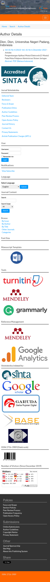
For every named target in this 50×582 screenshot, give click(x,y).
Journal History (8, 124)
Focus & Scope (8, 104)
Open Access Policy (10, 120)
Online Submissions (11, 527)
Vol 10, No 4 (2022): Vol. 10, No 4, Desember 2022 (25, 50)
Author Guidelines (9, 112)
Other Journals (8, 229)
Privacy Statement (10, 535)
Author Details (24, 26)
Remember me (8, 157)
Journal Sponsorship (11, 546)
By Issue (5, 221)
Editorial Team (8, 96)
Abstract (8, 61)
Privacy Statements (10, 132)
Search (12, 26)
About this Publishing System (15, 551)
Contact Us (6, 128)
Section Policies (9, 507)
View (4, 171)
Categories (6, 232)
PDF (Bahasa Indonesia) (23, 61)
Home (4, 26)
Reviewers (6, 100)
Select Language (8, 183)
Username (4, 149)
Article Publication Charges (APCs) (16, 136)
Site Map (6, 548)
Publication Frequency (12, 513)
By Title (5, 227)
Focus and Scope (10, 505)
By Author (6, 224)
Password (4, 153)
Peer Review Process (10, 116)
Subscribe (10, 171)
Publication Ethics (9, 108)
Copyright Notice (10, 532)
